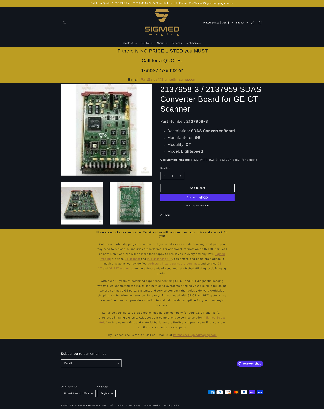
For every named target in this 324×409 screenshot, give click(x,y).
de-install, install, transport (166, 263)
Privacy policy (133, 405)
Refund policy (116, 405)
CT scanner (133, 258)
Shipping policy (171, 405)
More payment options (197, 205)
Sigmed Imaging (78, 405)
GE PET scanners (120, 268)
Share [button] (167, 215)
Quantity (165, 168)
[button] (64, 22)
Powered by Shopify (96, 405)
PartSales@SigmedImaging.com (168, 79)
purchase (192, 263)
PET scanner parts (159, 258)
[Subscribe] (117, 363)
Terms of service (152, 405)
